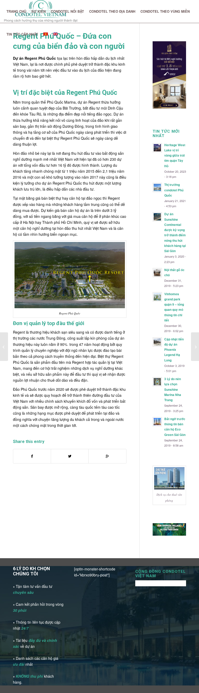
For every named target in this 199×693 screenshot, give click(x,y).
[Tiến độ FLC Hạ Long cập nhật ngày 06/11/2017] (4, 346)
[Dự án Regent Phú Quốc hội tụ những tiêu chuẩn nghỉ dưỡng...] (195, 346)
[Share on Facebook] (32, 456)
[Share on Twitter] (69, 456)
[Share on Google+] (107, 456)
